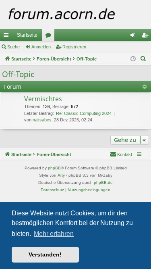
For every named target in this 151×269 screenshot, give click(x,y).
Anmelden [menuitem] (134, 36)
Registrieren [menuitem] (146, 36)
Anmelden (41, 46)
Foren (50, 36)
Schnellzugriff (7, 36)
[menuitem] (143, 58)
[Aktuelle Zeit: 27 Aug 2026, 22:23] (133, 59)
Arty (61, 175)
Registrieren (74, 46)
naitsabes (42, 119)
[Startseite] (75, 14)
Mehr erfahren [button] (54, 233)
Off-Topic (18, 74)
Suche (13, 46)
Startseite (27, 35)
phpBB (54, 168)
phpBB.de (103, 182)
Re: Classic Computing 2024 (84, 113)
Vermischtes (43, 98)
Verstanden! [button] (45, 254)
